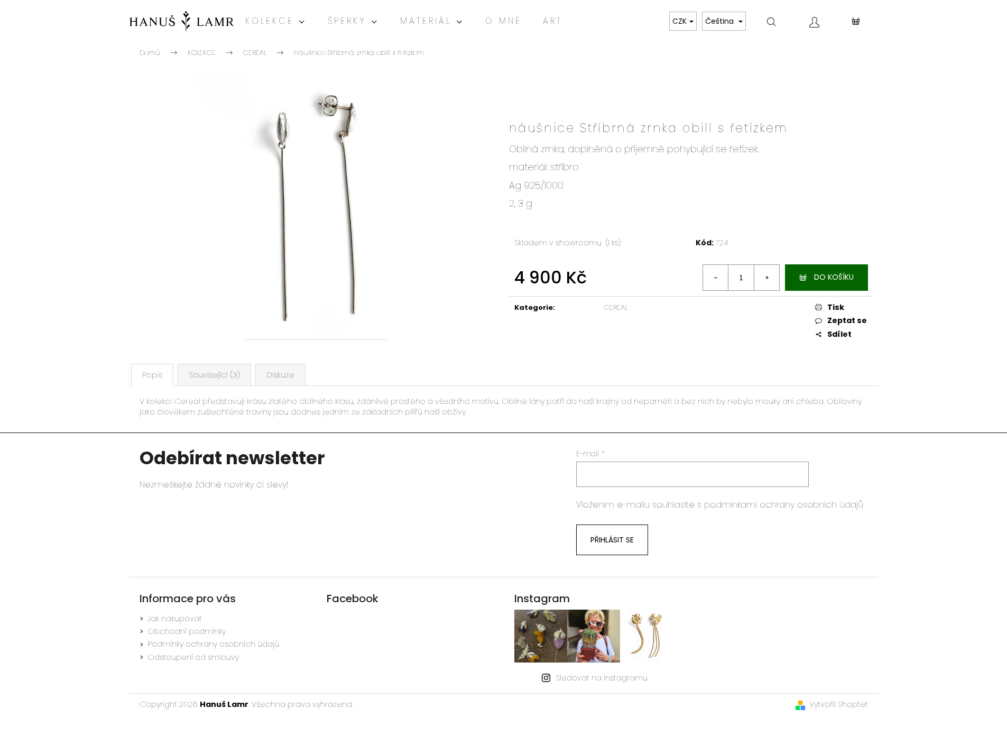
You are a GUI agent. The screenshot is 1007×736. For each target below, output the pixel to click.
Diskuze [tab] (280, 375)
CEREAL (615, 307)
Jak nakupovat (174, 618)
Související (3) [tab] (214, 375)
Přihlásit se (612, 540)
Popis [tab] (152, 375)
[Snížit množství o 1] (715, 277)
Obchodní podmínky (186, 631)
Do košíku (834, 277)
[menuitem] (276, 21)
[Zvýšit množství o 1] (766, 277)
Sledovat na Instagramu (602, 678)
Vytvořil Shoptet (838, 704)
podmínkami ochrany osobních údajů (783, 505)
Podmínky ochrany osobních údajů (213, 644)
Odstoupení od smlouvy (193, 657)
